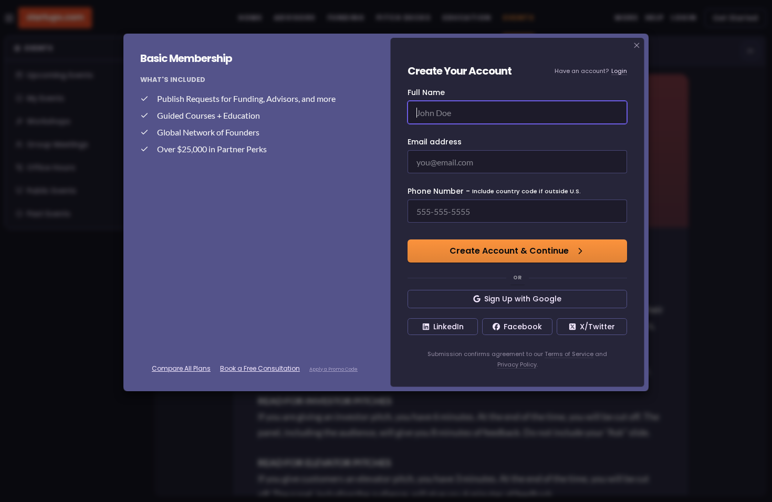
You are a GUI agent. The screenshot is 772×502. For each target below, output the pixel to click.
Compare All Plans (181, 368)
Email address (435, 142)
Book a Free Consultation (260, 368)
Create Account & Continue (509, 251)
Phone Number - (494, 191)
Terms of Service (569, 354)
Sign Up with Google (522, 299)
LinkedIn (448, 326)
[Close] (637, 45)
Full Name (426, 92)
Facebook (523, 326)
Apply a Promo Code (333, 369)
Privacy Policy (517, 364)
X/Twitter (597, 326)
